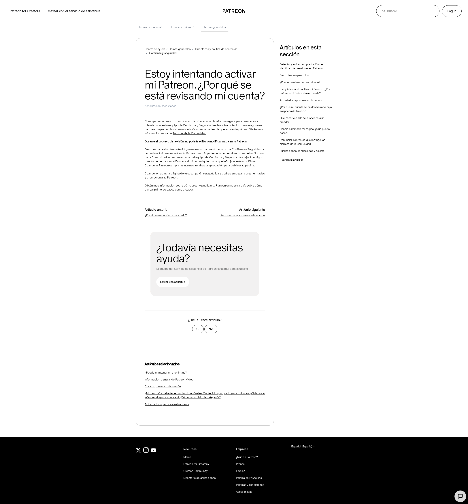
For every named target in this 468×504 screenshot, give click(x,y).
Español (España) (302, 446)
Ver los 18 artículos (292, 159)
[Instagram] (146, 452)
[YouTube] (153, 452)
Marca (187, 457)
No (211, 329)
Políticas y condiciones (250, 484)
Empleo (240, 470)
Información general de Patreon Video (169, 379)
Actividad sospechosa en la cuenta (242, 215)
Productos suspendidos (294, 75)
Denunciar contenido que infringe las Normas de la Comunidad (302, 141)
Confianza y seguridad (162, 53)
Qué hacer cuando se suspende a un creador (302, 120)
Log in (451, 11)
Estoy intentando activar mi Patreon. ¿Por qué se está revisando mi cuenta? (305, 91)
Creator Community (195, 470)
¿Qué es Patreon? (247, 457)
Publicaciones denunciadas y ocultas (302, 150)
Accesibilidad (244, 491)
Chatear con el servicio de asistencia (74, 11)
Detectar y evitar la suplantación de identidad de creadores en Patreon (301, 66)
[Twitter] (138, 452)
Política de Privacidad (249, 477)
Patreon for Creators (25, 11)
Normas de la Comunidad (189, 133)
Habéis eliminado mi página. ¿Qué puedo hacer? (305, 130)
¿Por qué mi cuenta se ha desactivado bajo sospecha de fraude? (306, 109)
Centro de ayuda (155, 49)
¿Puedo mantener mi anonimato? (166, 215)
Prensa (240, 463)
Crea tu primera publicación (163, 386)
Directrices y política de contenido (216, 49)
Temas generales (180, 49)
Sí (197, 329)
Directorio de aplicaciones (199, 477)
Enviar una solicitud (172, 282)
